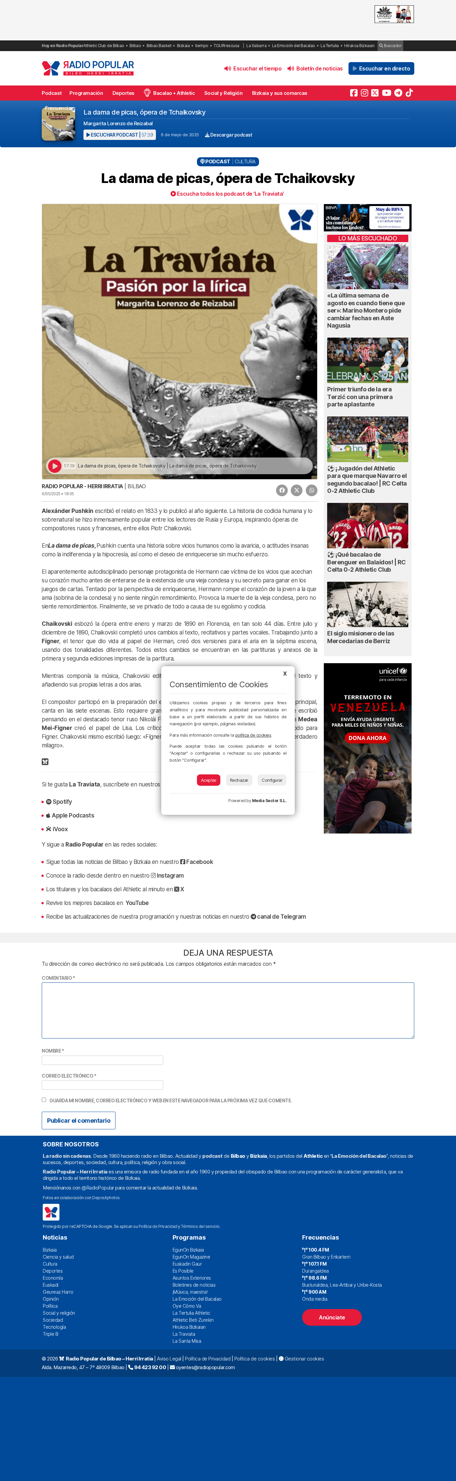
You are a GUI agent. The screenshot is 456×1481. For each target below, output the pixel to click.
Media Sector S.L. (269, 800)
